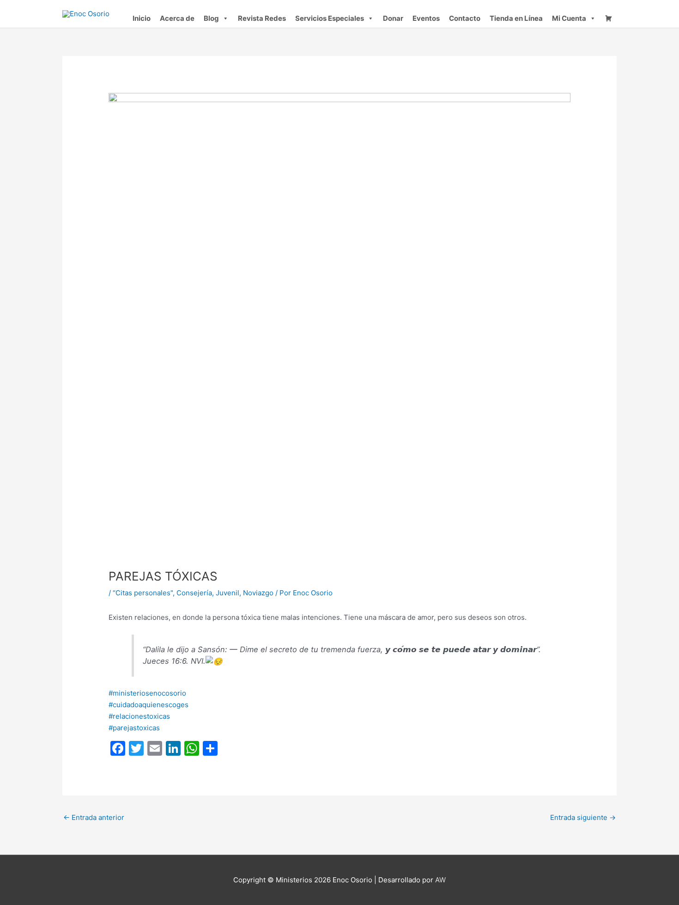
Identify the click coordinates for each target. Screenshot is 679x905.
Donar (393, 18)
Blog (211, 18)
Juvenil (227, 592)
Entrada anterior (93, 817)
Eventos (426, 18)
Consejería (194, 592)
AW (440, 879)
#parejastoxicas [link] (134, 727)
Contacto (464, 18)
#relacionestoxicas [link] (139, 716)
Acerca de (177, 18)
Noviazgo (258, 592)
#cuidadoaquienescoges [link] (148, 704)
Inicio (142, 18)
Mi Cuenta (569, 18)
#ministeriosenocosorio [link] (147, 693)
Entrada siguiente (583, 817)
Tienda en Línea (516, 18)
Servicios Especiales (329, 18)
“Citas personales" (143, 592)
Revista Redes (262, 18)
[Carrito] (608, 18)
